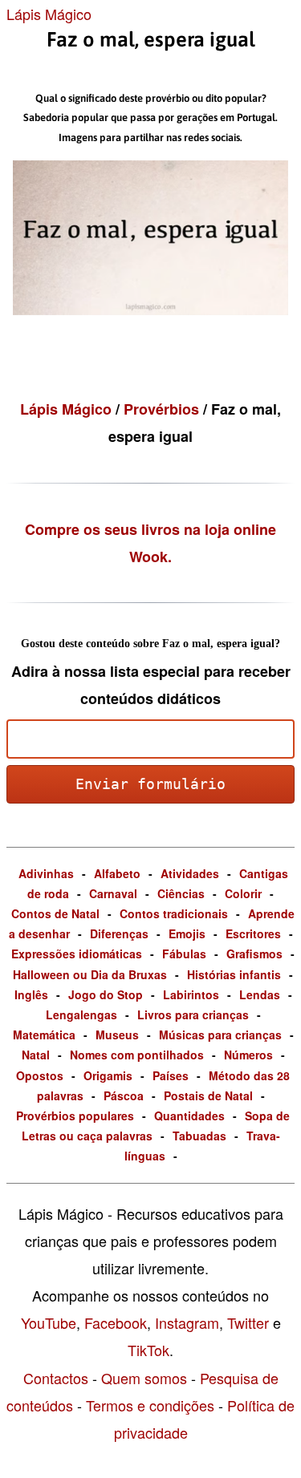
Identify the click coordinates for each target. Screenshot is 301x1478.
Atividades (190, 873)
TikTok (148, 1349)
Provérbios (163, 409)
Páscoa (124, 1095)
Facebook (115, 1322)
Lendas (259, 994)
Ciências (181, 893)
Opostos (39, 1075)
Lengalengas (81, 1014)
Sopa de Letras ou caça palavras (156, 1125)
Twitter (248, 1322)
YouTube (48, 1322)
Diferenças (119, 933)
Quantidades (189, 1115)
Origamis (107, 1075)
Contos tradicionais (174, 913)
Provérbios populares (75, 1115)
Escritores (253, 933)
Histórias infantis (234, 974)
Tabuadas (199, 1136)
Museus (117, 1035)
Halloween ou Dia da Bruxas (90, 974)
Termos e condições (150, 1405)
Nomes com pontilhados (137, 1055)
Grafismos (254, 954)
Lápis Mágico (49, 13)
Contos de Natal (55, 913)
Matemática (44, 1035)
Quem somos (144, 1377)
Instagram (187, 1322)
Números (248, 1055)
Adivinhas (46, 873)
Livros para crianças (193, 1014)
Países (171, 1075)
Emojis (187, 933)
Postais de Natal (208, 1095)
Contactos (55, 1377)
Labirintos (191, 994)
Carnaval (113, 893)
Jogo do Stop (105, 994)
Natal (36, 1055)
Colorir (243, 893)
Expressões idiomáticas (76, 954)
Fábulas (184, 954)
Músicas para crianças (220, 1035)
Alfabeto (117, 873)
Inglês (31, 994)
